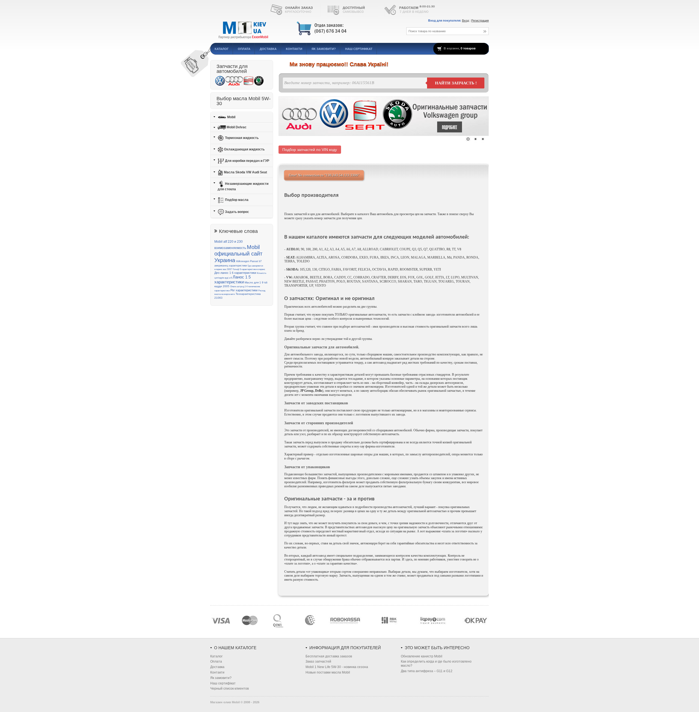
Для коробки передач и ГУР (246, 161)
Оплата (244, 49)
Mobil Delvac (236, 127)
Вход (465, 20)
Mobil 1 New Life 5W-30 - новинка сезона (337, 667)
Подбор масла (236, 200)
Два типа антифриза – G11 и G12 (426, 671)
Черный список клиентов (229, 688)
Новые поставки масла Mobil (328, 672)
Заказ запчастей (318, 661)
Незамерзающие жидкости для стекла (243, 186)
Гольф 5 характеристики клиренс (249, 269)
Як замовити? (324, 49)
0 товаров (468, 48)
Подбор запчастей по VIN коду (309, 149)
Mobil (230, 117)
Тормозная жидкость (241, 138)
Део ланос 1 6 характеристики (235, 272)
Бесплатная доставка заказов (329, 656)
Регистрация (480, 20)
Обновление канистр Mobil (421, 656)
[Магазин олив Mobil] (301, 28)
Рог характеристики (243, 290)
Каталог (222, 49)
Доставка (268, 49)
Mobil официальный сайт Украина (238, 253)
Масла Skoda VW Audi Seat (245, 172)
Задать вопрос (236, 212)
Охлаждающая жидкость (244, 149)
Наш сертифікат (358, 49)
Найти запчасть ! (456, 83)
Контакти (294, 49)
